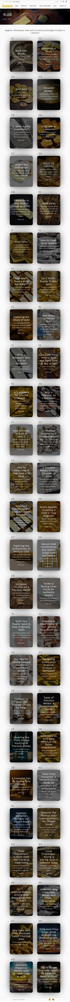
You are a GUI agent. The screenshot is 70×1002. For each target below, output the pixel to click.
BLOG (55, 5)
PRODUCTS (24, 5)
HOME (16, 5)
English (56, 1)
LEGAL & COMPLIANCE (45, 5)
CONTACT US (62, 5)
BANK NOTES (33, 5)
